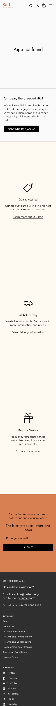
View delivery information (28, 332)
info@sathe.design (28, 594)
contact (24, 598)
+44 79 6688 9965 (30, 605)
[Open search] (31, 5)
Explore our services (28, 451)
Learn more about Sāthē (28, 216)
